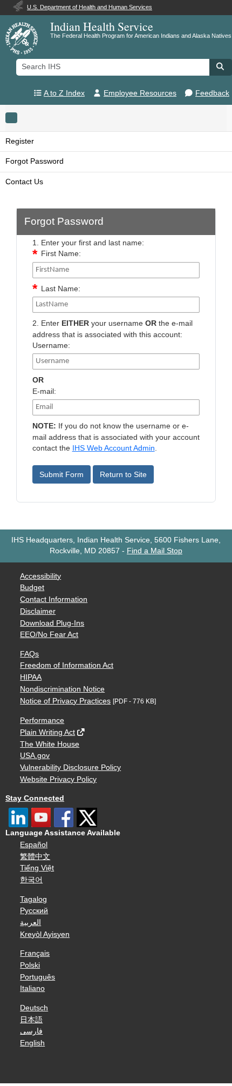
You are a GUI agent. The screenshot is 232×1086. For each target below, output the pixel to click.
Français (35, 953)
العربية (30, 923)
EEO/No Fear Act (49, 635)
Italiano (32, 988)
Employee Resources (140, 93)
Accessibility (40, 576)
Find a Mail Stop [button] (154, 551)
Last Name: (60, 289)
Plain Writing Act (47, 732)
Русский (34, 911)
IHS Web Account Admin (113, 448)
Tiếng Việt (37, 868)
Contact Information (53, 599)
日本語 (31, 1020)
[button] (220, 66)
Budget (32, 588)
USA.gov (35, 756)
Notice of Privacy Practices (65, 701)
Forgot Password (34, 161)
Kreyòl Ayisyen (45, 934)
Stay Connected (34, 798)
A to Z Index (64, 93)
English (32, 1043)
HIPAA (31, 677)
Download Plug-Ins (52, 623)
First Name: (61, 254)
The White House (49, 744)
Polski (30, 965)
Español (33, 845)
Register (19, 141)
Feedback (212, 93)
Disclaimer (38, 611)
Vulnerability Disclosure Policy (70, 767)
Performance (42, 720)
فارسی (31, 1031)
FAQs (29, 654)
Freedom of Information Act (66, 665)
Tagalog (33, 899)
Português (37, 977)
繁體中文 (35, 857)
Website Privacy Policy (58, 779)
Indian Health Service (101, 26)
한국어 (31, 880)
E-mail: (44, 391)
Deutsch (34, 1008)
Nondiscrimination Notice (62, 689)
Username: (51, 345)
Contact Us (24, 182)
